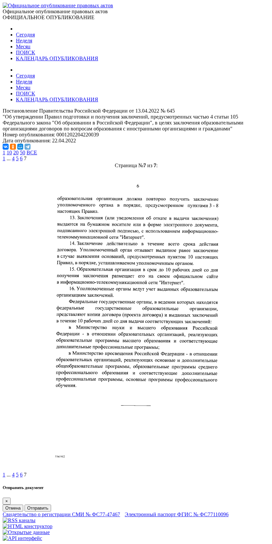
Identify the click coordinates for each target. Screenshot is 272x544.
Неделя (24, 40)
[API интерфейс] (22, 538)
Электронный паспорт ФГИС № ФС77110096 (177, 514)
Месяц (23, 46)
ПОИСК (25, 52)
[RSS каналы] (19, 520)
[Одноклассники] (13, 147)
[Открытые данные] (26, 532)
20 (16, 152)
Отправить (37, 508)
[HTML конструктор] (27, 526)
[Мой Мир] (20, 147)
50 (22, 152)
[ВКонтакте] (6, 147)
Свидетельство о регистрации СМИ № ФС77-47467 (61, 514)
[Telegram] (28, 147)
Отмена (13, 508)
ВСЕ (32, 152)
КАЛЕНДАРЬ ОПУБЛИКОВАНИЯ (57, 58)
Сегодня (25, 34)
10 (9, 152)
